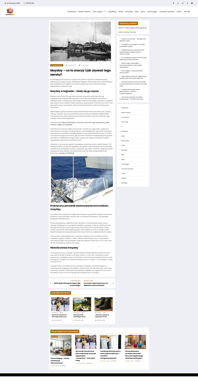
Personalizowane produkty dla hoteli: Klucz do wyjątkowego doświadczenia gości (134, 354)
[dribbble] (182, 3)
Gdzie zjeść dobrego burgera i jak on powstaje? (67, 284)
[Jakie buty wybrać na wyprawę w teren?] (104, 304)
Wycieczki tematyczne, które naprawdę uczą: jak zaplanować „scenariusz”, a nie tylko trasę (59, 316)
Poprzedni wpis (75, 280)
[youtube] (192, 3)
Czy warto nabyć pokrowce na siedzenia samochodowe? (96, 284)
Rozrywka (129, 12)
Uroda (179, 12)
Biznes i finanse (84, 12)
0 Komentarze (84, 65)
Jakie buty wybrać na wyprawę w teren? (102, 316)
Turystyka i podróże (166, 12)
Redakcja (55, 312)
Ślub (136, 12)
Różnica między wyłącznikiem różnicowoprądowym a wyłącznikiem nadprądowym (131, 65)
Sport (143, 12)
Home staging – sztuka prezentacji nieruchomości (60, 360)
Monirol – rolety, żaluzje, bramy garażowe (132, 28)
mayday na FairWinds (66, 153)
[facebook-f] (173, 3)
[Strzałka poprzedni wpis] (50, 283)
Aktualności (71, 12)
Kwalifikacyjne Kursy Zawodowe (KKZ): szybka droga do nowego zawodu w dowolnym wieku (132, 52)
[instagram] (187, 3)
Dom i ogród (97, 12)
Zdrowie (187, 12)
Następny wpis (88, 280)
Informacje (124, 122)
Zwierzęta (124, 183)
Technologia (152, 12)
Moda (121, 12)
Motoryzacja (125, 141)
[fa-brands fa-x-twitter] (178, 3)
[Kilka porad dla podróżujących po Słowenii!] (82, 304)
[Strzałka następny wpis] (113, 283)
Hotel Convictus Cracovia (127, 32)
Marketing (112, 12)
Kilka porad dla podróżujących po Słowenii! (79, 316)
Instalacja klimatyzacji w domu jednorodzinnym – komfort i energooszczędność (130, 91)
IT (105, 12)
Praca (123, 145)
